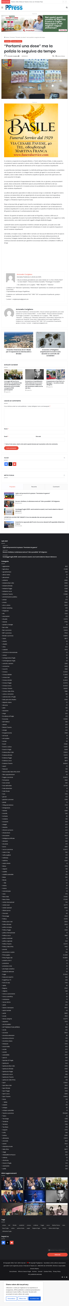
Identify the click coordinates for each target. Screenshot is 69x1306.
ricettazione (5, 999)
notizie (13, 1228)
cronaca (29, 1225)
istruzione (5, 844)
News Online (6, 899)
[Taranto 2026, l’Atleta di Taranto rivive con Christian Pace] (34, 1196)
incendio (4, 813)
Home (7, 37)
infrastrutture (6, 833)
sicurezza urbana (7, 1041)
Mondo (4, 880)
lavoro (4, 846)
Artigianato (5, 610)
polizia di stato (20, 1228)
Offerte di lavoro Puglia (24, 1271)
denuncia (5, 705)
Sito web (38, 436)
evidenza (35, 1225)
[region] (23, 1292)
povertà (4, 949)
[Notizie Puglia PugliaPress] (14, 7)
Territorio (5, 1124)
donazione (5, 710)
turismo (4, 1135)
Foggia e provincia (7, 777)
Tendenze (5, 1121)
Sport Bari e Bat (7, 1085)
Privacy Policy (57, 1271)
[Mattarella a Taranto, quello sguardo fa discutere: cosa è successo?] (12, 1196)
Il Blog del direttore (7, 805)
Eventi (4, 744)
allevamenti (5, 577)
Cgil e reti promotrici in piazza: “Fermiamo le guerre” (32, 493)
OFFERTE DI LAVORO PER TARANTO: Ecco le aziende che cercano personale (28, 517)
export (4, 766)
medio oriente (6, 863)
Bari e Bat (5, 627)
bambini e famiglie (7, 624)
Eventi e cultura (7, 746)
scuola (4, 1016)
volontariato (5, 1166)
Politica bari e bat (7, 921)
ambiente (5, 580)
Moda (4, 877)
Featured (5, 769)
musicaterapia (6, 891)
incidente (5, 819)
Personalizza (11, 1298)
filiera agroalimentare (8, 774)
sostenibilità (5, 1055)
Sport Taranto (6, 1096)
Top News (5, 1127)
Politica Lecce (6, 935)
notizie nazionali (7, 907)
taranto (44, 1228)
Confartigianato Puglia (8, 660)
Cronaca (12, 37)
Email (6, 436)
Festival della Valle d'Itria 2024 (11, 771)
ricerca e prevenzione (8, 993)
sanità (4, 1013)
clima (3, 647)
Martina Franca (56, 1225)
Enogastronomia (7, 733)
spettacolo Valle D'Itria (8, 1080)
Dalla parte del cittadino (9, 699)
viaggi (4, 1152)
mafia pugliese (6, 855)
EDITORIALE (6, 721)
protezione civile (7, 966)
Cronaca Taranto (16, 41)
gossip (4, 802)
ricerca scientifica (7, 996)
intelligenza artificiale (8, 838)
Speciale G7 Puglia (7, 1060)
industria (4, 827)
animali (4, 599)
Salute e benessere (8, 1007)
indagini (4, 824)
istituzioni (5, 841)
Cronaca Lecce (6, 685)
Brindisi (14, 1225)
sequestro (5, 1021)
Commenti (56, 487)
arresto (4, 602)
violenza (4, 1157)
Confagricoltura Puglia (8, 658)
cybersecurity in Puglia (9, 697)
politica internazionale (8, 932)
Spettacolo (5, 1063)
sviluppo (4, 1107)
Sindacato (5, 1043)
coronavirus (5, 666)
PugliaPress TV (6, 980)
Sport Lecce (6, 1093)
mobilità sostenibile (7, 874)
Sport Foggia (6, 1091)
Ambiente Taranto (7, 594)
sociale (4, 1049)
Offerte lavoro (6, 910)
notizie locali (6, 905)
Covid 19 (4, 669)
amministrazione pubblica (9, 597)
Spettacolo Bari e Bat (8, 1066)
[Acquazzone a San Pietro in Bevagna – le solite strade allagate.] (55, 374)
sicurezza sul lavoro (8, 1038)
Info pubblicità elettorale (35, 1274)
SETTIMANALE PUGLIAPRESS (11, 1027)
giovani (4, 796)
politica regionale (7, 941)
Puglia (4, 974)
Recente (34, 487)
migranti (4, 869)
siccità (4, 1030)
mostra (4, 885)
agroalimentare (6, 572)
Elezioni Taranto (7, 727)
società (4, 1052)
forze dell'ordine (7, 785)
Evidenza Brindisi (7, 755)
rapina (4, 985)
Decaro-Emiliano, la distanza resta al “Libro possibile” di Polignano (37, 501)
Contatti (40, 1271)
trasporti (4, 1130)
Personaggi (5, 916)
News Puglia (5, 1228)
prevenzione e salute (8, 952)
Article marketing (7, 608)
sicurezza (5, 1032)
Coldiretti (5, 649)
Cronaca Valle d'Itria (8, 691)
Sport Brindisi (6, 1088)
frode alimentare (7, 788)
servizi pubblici (6, 1024)
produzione (5, 963)
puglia (28, 1228)
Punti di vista (6, 982)
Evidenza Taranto (7, 763)
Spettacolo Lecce (7, 1074)
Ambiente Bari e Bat (8, 583)
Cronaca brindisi (7, 680)
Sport (4, 1082)
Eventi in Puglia (6, 749)
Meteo (4, 866)
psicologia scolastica (8, 969)
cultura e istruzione (7, 694)
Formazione (5, 780)
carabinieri (21, 1225)
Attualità (4, 619)
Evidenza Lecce (7, 760)
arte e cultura (6, 605)
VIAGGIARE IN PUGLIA (8, 1154)
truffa (4, 1132)
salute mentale (6, 1010)
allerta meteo (6, 574)
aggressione (5, 566)
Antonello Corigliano (12, 56)
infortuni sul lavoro (7, 830)
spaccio (4, 1057)
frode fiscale (6, 791)
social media (6, 1046)
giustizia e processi (7, 799)
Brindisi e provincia (7, 635)
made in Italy (6, 852)
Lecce (48, 1225)
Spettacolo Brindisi (7, 1068)
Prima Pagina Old (7, 957)
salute (4, 1005)
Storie (4, 1099)
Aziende (4, 622)
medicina (5, 860)
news (3, 894)
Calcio (4, 638)
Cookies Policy (48, 1271)
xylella (4, 1168)
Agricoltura (5, 569)
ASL (3, 613)
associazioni (5, 616)
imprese (4, 810)
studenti (4, 1105)
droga (4, 713)
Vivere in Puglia (6, 1163)
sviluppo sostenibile (8, 1110)
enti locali (5, 735)
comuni (4, 655)
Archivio (34, 1271)
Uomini (4, 1143)
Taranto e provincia (8, 1113)
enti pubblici (5, 738)
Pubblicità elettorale (8, 971)
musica (4, 888)
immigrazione (6, 808)
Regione (4, 988)
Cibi (5, 883)
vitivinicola (5, 1160)
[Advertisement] (34, 258)
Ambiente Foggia (7, 588)
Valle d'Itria (5, 1149)
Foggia (42, 1225)
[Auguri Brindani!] (57, 1209)
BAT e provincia (7, 633)
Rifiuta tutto (22, 1298)
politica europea (7, 927)
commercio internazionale (9, 652)
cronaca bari (6, 677)
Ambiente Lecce (7, 591)
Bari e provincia (6, 630)
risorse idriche (6, 1002)
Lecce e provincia (7, 849)
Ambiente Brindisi (7, 585)
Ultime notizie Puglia (54, 1228)
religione (4, 991)
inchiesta (5, 816)
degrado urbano (7, 702)
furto (3, 794)
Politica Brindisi (6, 924)
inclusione (5, 821)
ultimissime (5, 1138)
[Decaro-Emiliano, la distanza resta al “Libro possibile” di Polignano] (9, 503)
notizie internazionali (8, 902)
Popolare (12, 487)
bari (9, 1225)
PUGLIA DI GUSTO (7, 977)
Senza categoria (7, 1018)
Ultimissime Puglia (7, 1231)
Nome (6, 429)
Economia (5, 719)
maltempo (5, 857)
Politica (4, 919)
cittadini (4, 644)
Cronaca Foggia (7, 683)
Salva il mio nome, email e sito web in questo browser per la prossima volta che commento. (32, 444)
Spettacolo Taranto (8, 1077)
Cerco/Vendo (13, 1271)
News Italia (5, 896)
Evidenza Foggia (7, 758)
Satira (5, 1102)
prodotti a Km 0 (6, 960)
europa (4, 741)
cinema (4, 641)
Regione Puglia (36, 1228)
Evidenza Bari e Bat (8, 752)
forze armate (6, 783)
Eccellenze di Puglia (8, 716)
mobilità (4, 871)
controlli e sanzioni (7, 663)
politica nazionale (7, 938)
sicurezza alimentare (8, 1035)
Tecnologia (5, 1118)
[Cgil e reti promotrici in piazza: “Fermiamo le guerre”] (9, 495)
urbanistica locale (7, 1146)
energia (4, 730)
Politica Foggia (6, 930)
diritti (3, 708)
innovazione (5, 835)
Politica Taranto (7, 944)
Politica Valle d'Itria (7, 946)
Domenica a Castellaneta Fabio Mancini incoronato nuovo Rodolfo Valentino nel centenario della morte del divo (34, 384)
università (5, 1141)
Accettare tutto (34, 1298)
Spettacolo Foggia (7, 1071)
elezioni (4, 724)
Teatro (4, 1116)
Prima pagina (6, 955)
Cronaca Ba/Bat (7, 674)
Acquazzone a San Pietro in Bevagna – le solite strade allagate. (55, 383)
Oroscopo (5, 913)
